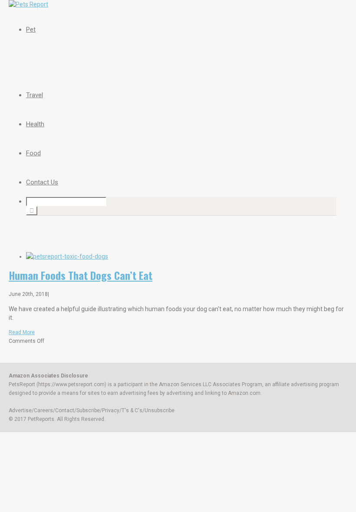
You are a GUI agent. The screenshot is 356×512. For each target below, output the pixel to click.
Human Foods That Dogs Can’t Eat (80, 275)
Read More (22, 332)
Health (35, 124)
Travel (34, 95)
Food (33, 153)
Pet (31, 29)
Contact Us (42, 182)
